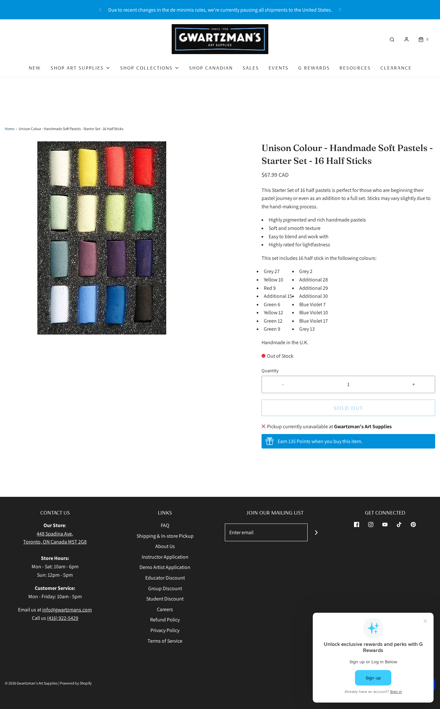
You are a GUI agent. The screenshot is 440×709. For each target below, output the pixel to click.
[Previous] (100, 10)
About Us (165, 546)
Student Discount (165, 598)
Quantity (270, 370)
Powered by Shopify (76, 683)
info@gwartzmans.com (67, 609)
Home (9, 128)
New (35, 67)
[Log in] (406, 39)
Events (279, 67)
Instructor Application (165, 556)
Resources (355, 67)
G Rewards (314, 67)
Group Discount (165, 588)
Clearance (396, 67)
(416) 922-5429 (62, 618)
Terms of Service (165, 641)
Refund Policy (165, 619)
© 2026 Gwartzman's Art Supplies (31, 683)
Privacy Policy (164, 630)
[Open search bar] (392, 39)
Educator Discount (165, 577)
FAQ (165, 525)
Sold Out (348, 407)
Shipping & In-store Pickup (165, 536)
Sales (251, 67)
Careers (165, 609)
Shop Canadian (211, 67)
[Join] (316, 532)
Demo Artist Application (164, 567)
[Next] (340, 10)
